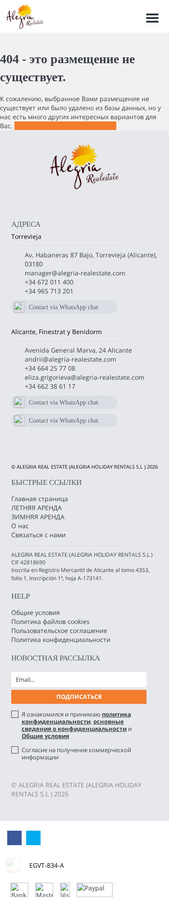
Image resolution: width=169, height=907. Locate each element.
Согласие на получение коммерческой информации (76, 753)
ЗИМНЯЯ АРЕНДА (37, 516)
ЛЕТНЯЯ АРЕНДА (36, 507)
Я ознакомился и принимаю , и (77, 725)
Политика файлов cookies (50, 621)
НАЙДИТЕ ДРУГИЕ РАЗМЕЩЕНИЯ (65, 125)
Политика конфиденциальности (60, 639)
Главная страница (39, 498)
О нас (20, 525)
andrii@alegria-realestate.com (70, 359)
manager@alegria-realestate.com (75, 273)
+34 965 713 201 (49, 291)
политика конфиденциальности (76, 718)
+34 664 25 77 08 (50, 368)
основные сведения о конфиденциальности (74, 725)
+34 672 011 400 (49, 282)
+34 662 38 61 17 (50, 386)
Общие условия (35, 612)
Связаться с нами (38, 534)
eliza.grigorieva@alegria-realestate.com (84, 377)
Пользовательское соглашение (59, 630)
